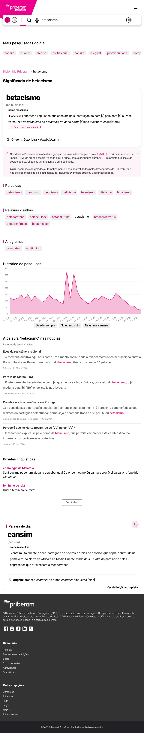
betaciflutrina (61, 217)
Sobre (6, 659)
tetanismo (87, 192)
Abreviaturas (9, 668)
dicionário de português (81, 613)
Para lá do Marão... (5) (18, 377)
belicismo (69, 192)
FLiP (5, 701)
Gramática (8, 672)
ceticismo (51, 192)
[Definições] (128, 20)
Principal (7, 650)
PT (7, 19)
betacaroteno (16, 217)
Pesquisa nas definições (16, 654)
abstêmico (33, 248)
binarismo (123, 192)
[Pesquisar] (29, 20)
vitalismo (106, 192)
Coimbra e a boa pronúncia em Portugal (29, 402)
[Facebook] (6, 630)
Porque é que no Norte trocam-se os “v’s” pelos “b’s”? (39, 427)
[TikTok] (18, 630)
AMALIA (102, 154)
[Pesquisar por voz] (37, 20)
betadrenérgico (17, 224)
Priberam (8, 696)
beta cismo (14, 192)
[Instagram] (12, 630)
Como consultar (11, 663)
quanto (25, 53)
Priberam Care (10, 714)
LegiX (6, 705)
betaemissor (40, 224)
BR (14, 19)
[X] (31, 630)
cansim (79, 53)
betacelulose (38, 217)
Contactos (8, 692)
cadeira (9, 53)
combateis (14, 248)
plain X (6, 710)
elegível (96, 53)
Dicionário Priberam (16, 71)
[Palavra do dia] (135, 524)
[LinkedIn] (24, 630)
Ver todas (72, 502)
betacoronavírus (105, 217)
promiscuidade (117, 53)
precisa (41, 53)
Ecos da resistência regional (22, 351)
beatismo (33, 192)
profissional (60, 53)
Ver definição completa (122, 587)
